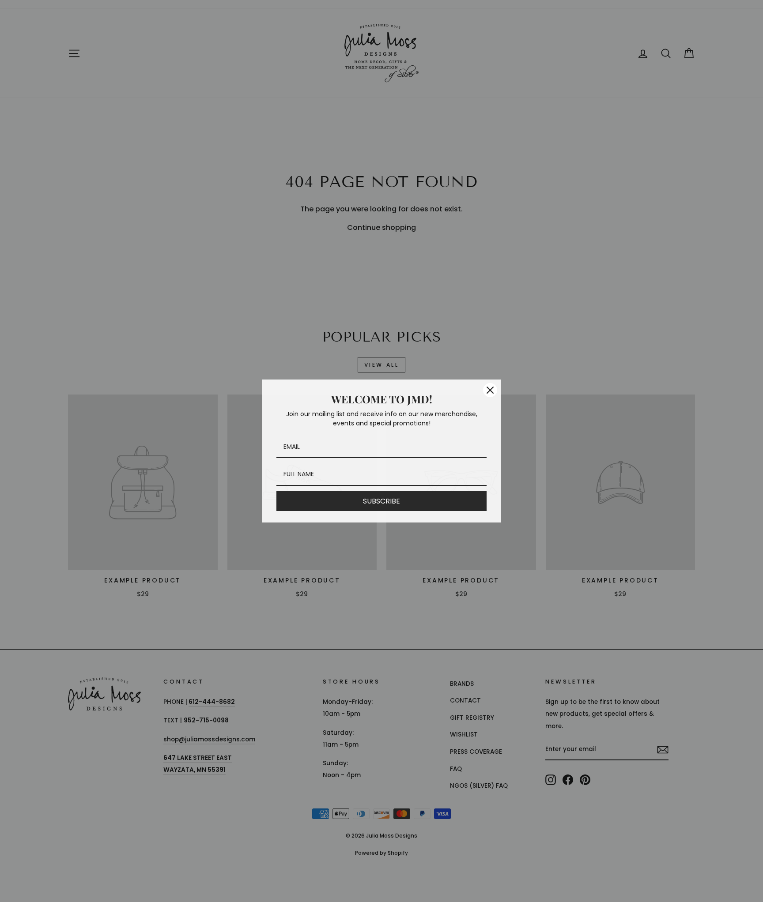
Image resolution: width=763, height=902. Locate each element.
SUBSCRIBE (381, 501)
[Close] (490, 390)
